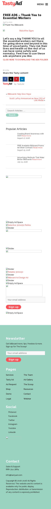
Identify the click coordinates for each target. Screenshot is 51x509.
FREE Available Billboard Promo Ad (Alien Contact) (30, 147)
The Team (28, 375)
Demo (9, 394)
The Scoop (28, 384)
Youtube (12, 428)
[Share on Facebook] (5, 79)
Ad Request (11, 384)
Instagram (12, 424)
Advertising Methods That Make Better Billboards (30, 159)
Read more (26, 136)
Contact (27, 394)
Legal (8, 399)
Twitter (11, 420)
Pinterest (12, 412)
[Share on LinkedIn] (22, 79)
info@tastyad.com (14, 475)
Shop (8, 389)
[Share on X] (11, 79)
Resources (28, 389)
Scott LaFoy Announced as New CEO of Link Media (27, 99)
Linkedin (12, 432)
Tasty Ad (10, 380)
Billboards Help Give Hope (19, 94)
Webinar (27, 399)
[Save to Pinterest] (16, 79)
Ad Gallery (28, 380)
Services (10, 375)
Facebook (12, 416)
